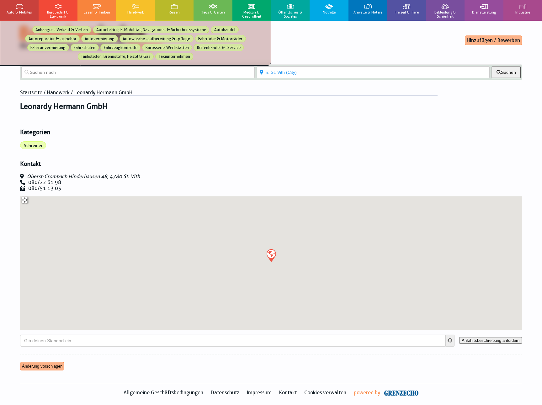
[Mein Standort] (450, 341)
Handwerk (58, 93)
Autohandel (225, 29)
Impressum (259, 393)
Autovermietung (99, 38)
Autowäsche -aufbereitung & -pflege (156, 38)
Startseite (31, 93)
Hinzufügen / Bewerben (493, 40)
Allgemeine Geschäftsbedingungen (163, 393)
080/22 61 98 (44, 182)
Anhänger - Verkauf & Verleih (61, 29)
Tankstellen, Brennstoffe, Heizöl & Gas (115, 56)
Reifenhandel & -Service (219, 47)
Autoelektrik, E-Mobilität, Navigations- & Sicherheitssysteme (151, 29)
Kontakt (288, 393)
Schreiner (33, 145)
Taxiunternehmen (174, 56)
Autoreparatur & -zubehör (53, 38)
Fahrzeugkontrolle (120, 47)
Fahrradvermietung (48, 47)
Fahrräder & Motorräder (220, 38)
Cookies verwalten (325, 393)
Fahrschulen (84, 47)
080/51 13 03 (44, 188)
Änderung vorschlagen (42, 366)
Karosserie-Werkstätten (167, 47)
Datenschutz (225, 393)
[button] (271, 255)
